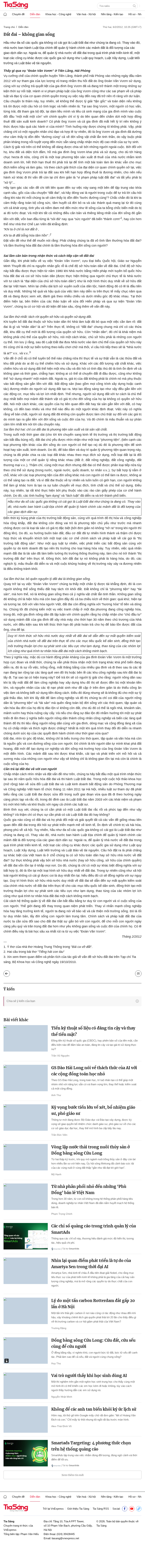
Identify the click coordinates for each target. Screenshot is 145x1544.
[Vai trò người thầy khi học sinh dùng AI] (26, 1386)
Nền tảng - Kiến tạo (112, 14)
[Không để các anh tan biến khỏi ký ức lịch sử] (26, 1419)
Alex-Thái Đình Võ (61, 1426)
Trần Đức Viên (59, 1134)
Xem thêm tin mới (73, 1475)
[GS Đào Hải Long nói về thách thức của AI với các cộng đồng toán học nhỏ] (26, 1078)
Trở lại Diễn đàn (9, 972)
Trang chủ (9, 27)
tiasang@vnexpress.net (65, 1538)
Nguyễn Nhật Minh (61, 1396)
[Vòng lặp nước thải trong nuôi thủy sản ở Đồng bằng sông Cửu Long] (26, 1157)
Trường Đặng (58, 1328)
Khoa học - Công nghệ (58, 14)
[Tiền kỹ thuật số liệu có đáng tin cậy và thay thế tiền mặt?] (26, 1038)
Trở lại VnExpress (53, 1508)
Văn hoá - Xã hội (86, 14)
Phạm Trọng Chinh (61, 1213)
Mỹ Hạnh (56, 1174)
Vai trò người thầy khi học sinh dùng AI (89, 1375)
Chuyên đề (18, 14)
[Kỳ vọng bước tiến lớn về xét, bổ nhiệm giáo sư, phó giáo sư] (26, 1117)
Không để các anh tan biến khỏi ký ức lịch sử (93, 1409)
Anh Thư (56, 1095)
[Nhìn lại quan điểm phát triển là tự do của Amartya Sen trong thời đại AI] (26, 1271)
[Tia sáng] (16, 6)
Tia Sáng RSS (101, 1508)
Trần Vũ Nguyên (60, 1055)
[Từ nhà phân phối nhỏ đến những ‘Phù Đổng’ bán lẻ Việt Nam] (26, 1196)
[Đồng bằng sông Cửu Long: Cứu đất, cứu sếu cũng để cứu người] (26, 1350)
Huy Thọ (56, 1363)
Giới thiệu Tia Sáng (78, 1508)
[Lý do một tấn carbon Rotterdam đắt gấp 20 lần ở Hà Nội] (26, 1311)
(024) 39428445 (66, 1534)
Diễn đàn (35, 14)
